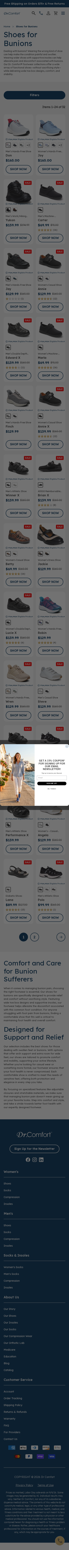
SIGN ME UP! (51, 783)
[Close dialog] (67, 746)
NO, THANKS (51, 789)
